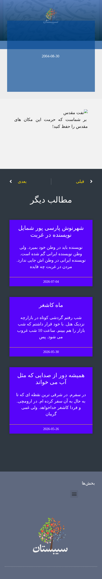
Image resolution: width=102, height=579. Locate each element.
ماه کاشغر (51, 305)
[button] (74, 494)
